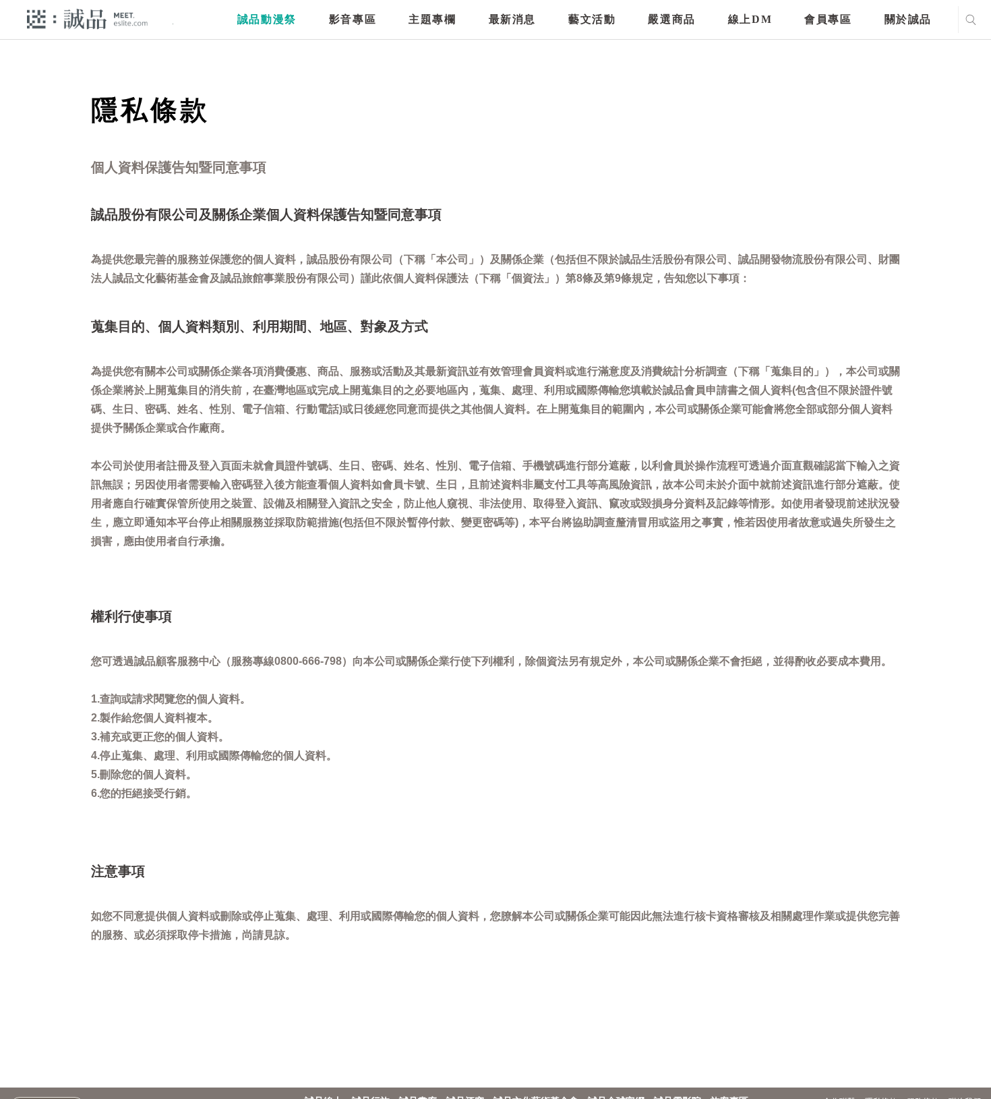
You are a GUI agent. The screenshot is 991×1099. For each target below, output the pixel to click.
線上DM (750, 19)
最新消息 (512, 19)
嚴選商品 (671, 19)
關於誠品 (908, 19)
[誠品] (87, 18)
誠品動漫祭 (267, 19)
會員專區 (827, 19)
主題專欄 (432, 19)
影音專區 (352, 19)
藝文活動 (591, 19)
